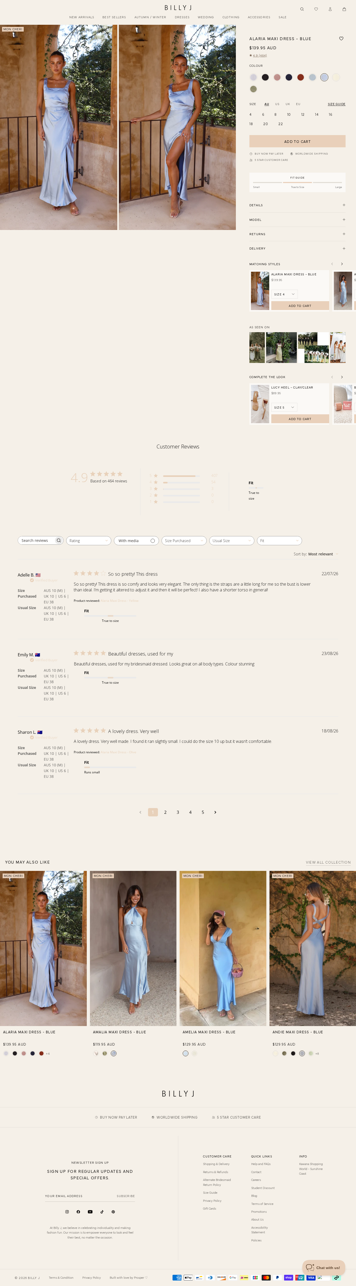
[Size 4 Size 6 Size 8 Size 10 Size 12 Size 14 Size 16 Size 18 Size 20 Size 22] (284, 294)
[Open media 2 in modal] (177, 127)
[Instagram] (67, 1212)
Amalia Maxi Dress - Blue (119, 1031)
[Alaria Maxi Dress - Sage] (312, 77)
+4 (48, 1053)
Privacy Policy (212, 1200)
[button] (344, 9)
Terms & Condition (61, 1277)
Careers (256, 1180)
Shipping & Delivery (216, 1164)
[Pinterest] (113, 1212)
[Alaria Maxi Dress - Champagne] (253, 77)
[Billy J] (178, 7)
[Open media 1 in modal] (58, 127)
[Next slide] (230, 127)
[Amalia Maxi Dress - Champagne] (96, 1053)
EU (298, 104)
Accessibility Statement (259, 1229)
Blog (254, 1195)
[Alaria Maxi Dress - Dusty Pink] (277, 77)
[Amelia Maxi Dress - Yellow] (194, 1053)
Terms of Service (262, 1204)
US (277, 104)
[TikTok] (102, 1212)
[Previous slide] (6, 127)
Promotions (259, 1211)
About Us (257, 1219)
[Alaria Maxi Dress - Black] (265, 77)
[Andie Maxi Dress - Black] (293, 1053)
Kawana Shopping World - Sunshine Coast (311, 1168)
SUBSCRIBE (126, 1196)
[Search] (302, 9)
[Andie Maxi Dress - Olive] (284, 1053)
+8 (317, 1053)
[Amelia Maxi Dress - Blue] (185, 1053)
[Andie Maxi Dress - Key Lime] (311, 1053)
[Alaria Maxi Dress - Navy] (289, 77)
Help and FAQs (261, 1164)
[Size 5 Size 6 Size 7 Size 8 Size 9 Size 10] (284, 407)
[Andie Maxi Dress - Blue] (302, 1053)
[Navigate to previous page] (140, 812)
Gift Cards (209, 1208)
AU (267, 104)
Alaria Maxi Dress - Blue (294, 274)
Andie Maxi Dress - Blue (298, 1031)
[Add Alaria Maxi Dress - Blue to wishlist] (341, 38)
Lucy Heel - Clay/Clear (292, 387)
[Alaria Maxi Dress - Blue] (324, 77)
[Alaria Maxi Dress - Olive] (253, 89)
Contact (256, 1172)
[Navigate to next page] (215, 812)
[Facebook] (78, 1212)
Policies (256, 1240)
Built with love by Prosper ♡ (129, 1277)
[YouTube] (90, 1212)
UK (288, 104)
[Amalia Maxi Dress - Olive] (105, 1053)
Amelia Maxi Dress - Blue (209, 1031)
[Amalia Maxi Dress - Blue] (113, 1053)
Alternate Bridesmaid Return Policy (217, 1182)
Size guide (337, 104)
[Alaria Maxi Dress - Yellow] (336, 77)
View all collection (328, 862)
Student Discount (263, 1188)
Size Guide (210, 1192)
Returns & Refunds (215, 1172)
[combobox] (88, 540)
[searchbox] (36, 540)
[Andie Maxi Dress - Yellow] (275, 1053)
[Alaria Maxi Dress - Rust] (301, 77)
